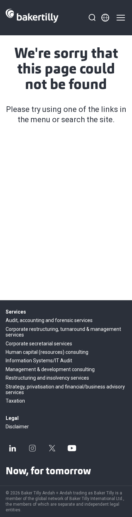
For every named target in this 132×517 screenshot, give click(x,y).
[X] (52, 448)
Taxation (15, 401)
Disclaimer (17, 426)
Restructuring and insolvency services (47, 378)
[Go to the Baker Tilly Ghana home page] (32, 17)
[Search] (92, 17)
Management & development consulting (50, 369)
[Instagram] (32, 448)
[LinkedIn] (13, 448)
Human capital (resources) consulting (47, 352)
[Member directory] (105, 17)
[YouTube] (72, 448)
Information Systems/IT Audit (39, 360)
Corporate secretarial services (39, 343)
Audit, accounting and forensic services (49, 320)
